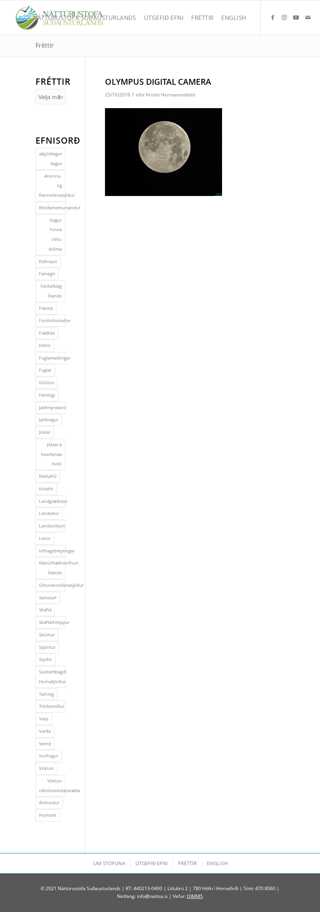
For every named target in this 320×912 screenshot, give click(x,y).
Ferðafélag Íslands (51, 291)
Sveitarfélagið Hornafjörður (52, 676)
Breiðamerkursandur (52, 207)
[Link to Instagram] (284, 17)
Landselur (49, 513)
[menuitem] (84, 17)
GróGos (46, 382)
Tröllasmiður (51, 706)
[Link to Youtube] (296, 17)
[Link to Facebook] (273, 17)
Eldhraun (48, 261)
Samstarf (48, 597)
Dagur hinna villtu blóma (55, 234)
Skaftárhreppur (52, 622)
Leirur (45, 538)
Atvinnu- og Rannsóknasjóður (52, 185)
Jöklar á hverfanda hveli (51, 454)
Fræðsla (47, 333)
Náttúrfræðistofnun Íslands (52, 567)
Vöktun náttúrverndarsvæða (52, 785)
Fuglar (45, 370)
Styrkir (45, 659)
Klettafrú (48, 476)
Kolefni (46, 489)
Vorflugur (48, 756)
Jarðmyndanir (52, 407)
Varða (45, 731)
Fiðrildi (46, 308)
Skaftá (45, 610)
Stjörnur (47, 647)
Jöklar (44, 432)
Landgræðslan (52, 501)
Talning (46, 694)
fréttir (44, 345)
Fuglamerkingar (52, 358)
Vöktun (46, 768)
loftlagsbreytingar (52, 551)
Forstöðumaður (52, 320)
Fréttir (45, 45)
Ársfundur (49, 802)
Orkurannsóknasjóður (52, 585)
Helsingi (47, 395)
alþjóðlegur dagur (50, 158)
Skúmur (47, 635)
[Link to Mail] (308, 17)
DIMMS (195, 896)
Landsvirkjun (52, 526)
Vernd (45, 743)
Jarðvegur (48, 419)
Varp (43, 718)
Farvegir (47, 273)
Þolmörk (47, 815)
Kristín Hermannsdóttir (171, 94)
